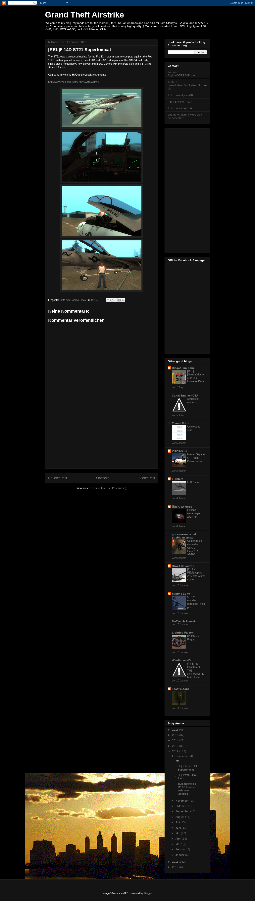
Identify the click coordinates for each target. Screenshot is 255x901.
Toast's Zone (180, 688)
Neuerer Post (57, 478)
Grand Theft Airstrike (84, 14)
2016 (175, 729)
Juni (178, 827)
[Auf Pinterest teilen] (123, 300)
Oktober (181, 806)
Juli (178, 822)
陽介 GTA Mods (182, 506)
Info (177, 760)
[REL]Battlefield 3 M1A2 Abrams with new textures (185, 788)
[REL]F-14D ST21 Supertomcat (186, 768)
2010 (175, 867)
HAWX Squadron (183, 566)
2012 (175, 751)
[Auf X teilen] (116, 300)
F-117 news (193, 482)
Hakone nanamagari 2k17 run (194, 513)
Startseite (102, 478)
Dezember (182, 756)
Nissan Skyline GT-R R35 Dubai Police (196, 458)
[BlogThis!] (112, 300)
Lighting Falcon (183, 632)
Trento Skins (180, 423)
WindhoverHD (181, 660)
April (179, 838)
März (179, 844)
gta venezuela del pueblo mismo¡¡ (184, 536)
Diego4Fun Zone (183, 367)
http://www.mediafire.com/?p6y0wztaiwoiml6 (73, 81)
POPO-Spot (179, 451)
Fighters (177, 478)
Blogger (148, 893)
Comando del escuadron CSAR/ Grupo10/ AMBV (194, 547)
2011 (175, 861)
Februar (181, 849)
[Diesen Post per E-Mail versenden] (108, 300)
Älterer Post (146, 478)
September (183, 811)
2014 (175, 740)
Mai (178, 833)
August (180, 816)
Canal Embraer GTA (185, 395)
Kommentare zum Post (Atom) (108, 488)
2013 (175, 745)
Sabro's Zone (181, 593)
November (182, 800)
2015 (175, 735)
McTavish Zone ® (183, 621)
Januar (180, 854)
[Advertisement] (101, 441)
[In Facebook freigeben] (119, 300)
